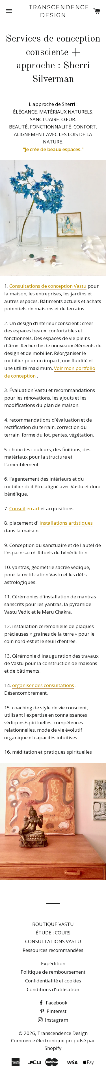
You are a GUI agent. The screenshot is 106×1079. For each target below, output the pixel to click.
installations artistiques (66, 523)
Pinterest (56, 1011)
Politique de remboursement (53, 972)
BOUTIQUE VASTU (53, 924)
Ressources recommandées (53, 950)
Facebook (56, 1002)
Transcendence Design (53, 11)
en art (33, 508)
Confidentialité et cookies (53, 980)
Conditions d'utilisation (53, 989)
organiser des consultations (43, 685)
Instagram (56, 1020)
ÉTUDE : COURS (53, 932)
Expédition (53, 963)
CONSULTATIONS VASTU (53, 941)
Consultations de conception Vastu (47, 286)
